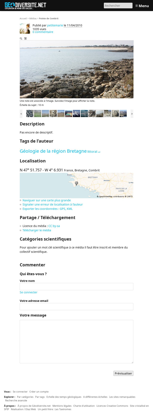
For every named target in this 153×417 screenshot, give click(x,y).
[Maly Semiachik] (69, 113)
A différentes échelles (95, 397)
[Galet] (115, 113)
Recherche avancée (16, 400)
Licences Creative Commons (112, 405)
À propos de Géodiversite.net (34, 405)
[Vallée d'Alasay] (38, 113)
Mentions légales (62, 405)
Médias (33, 18)
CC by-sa (54, 226)
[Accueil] (27, 5)
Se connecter (28, 292)
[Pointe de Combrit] (100, 113)
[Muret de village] (53, 113)
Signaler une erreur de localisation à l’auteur (53, 204)
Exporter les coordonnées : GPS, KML (48, 209)
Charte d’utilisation (84, 405)
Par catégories (25, 397)
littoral (92, 151)
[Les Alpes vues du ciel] (84, 113)
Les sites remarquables (122, 397)
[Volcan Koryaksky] (76, 113)
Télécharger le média (25, 38)
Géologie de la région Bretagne (53, 151)
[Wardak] (61, 113)
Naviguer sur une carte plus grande (47, 200)
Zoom (21, 38)
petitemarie (55, 25)
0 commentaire (43, 32)
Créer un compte (39, 391)
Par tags (40, 397)
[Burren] (30, 113)
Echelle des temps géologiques (63, 397)
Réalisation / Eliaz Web (23, 409)
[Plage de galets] (107, 113)
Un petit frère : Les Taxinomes (54, 409)
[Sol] (92, 113)
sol (99, 152)
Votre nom (27, 281)
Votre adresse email (34, 301)
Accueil (23, 18)
